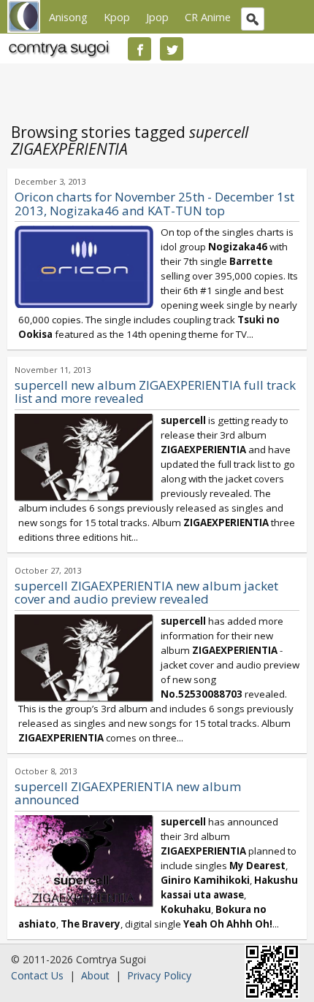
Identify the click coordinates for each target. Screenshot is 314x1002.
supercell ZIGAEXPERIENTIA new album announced (128, 793)
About (95, 975)
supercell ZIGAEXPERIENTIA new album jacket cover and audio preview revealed (146, 592)
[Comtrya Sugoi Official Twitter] (171, 49)
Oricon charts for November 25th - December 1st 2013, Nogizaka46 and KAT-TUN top (154, 203)
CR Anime (208, 16)
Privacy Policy (159, 975)
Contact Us (37, 975)
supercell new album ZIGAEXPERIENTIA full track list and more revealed (155, 392)
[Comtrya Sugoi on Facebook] (139, 49)
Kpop (117, 16)
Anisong (68, 16)
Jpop (157, 16)
